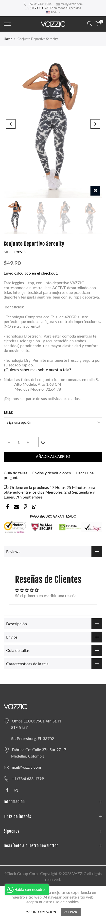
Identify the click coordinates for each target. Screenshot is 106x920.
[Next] (95, 124)
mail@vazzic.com (72, 4)
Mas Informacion (40, 912)
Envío (9, 273)
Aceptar (70, 912)
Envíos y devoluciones (51, 472)
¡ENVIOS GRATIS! (41, 8)
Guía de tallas (15, 472)
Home (8, 39)
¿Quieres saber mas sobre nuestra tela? (37, 369)
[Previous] (11, 124)
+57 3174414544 (40, 4)
